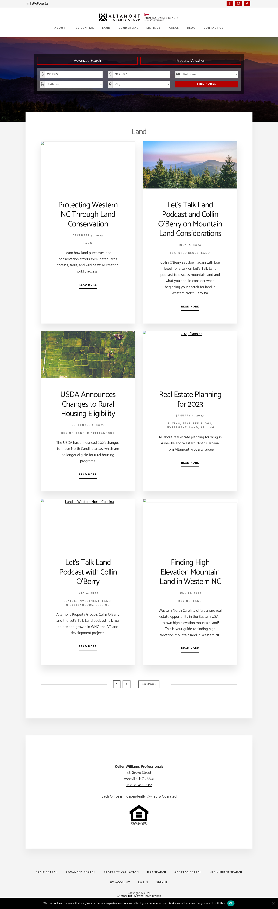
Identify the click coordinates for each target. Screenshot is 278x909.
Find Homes (206, 84)
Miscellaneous (101, 433)
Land (87, 244)
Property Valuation (190, 61)
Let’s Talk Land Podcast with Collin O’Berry (88, 572)
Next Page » (148, 685)
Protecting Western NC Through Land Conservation (88, 215)
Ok (231, 903)
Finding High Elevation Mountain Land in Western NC (190, 572)
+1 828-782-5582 (37, 3)
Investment (176, 428)
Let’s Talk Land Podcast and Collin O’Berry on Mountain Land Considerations (190, 219)
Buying (67, 433)
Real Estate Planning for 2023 (190, 399)
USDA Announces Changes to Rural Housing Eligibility (88, 404)
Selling (207, 428)
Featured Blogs (184, 253)
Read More (88, 285)
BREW (132, 896)
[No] (273, 903)
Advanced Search (87, 61)
